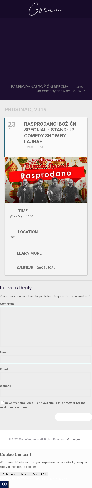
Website (5, 386)
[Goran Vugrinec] (46, 9)
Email (4, 369)
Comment (8, 303)
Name (4, 352)
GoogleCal (46, 268)
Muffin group (75, 439)
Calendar (25, 268)
